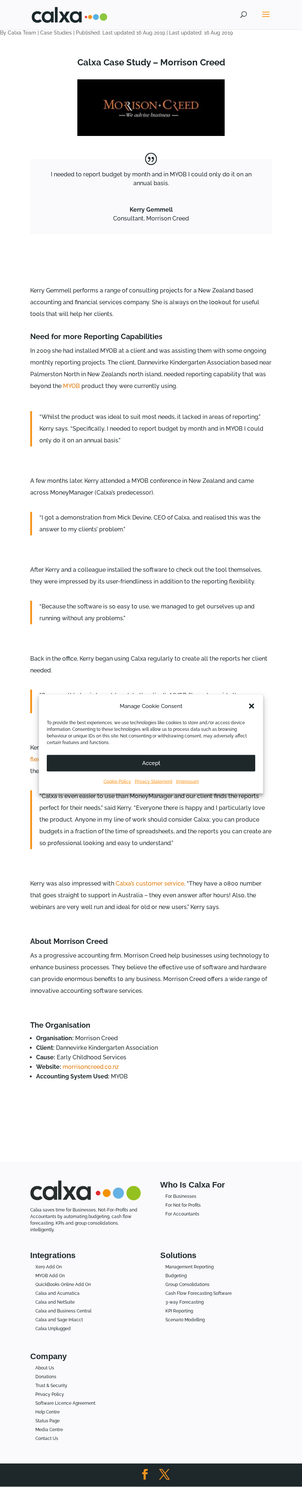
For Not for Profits (183, 1205)
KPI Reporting (179, 1311)
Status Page (47, 1420)
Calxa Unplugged (53, 1328)
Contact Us (46, 1438)
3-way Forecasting (184, 1302)
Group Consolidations (187, 1284)
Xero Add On (48, 1266)
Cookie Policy (117, 781)
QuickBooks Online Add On (63, 1284)
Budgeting (176, 1275)
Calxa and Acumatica (57, 1293)
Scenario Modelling (185, 1319)
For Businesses (180, 1196)
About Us (44, 1368)
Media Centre (49, 1429)
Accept (151, 763)
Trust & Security (51, 1385)
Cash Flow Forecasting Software (198, 1293)
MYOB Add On (50, 1275)
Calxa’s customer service (150, 883)
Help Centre (47, 1412)
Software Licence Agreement (65, 1403)
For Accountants (182, 1214)
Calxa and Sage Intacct (59, 1319)
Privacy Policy (49, 1394)
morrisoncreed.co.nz (91, 1066)
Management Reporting (189, 1266)
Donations (45, 1376)
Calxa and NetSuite (55, 1302)
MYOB (71, 385)
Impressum (187, 781)
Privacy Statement (153, 781)
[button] (251, 706)
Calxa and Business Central (63, 1311)
